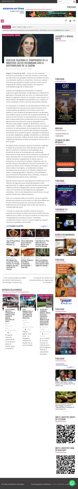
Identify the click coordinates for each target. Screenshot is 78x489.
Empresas (5, 295)
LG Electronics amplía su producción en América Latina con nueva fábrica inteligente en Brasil (10, 315)
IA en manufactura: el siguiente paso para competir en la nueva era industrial (28, 313)
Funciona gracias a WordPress (41, 484)
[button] (72, 483)
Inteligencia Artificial (29, 296)
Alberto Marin (27, 69)
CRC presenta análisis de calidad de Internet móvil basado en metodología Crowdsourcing (14, 280)
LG (10, 333)
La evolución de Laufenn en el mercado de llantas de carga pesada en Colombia (41, 280)
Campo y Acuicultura (8, 35)
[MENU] (2, 21)
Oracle (29, 329)
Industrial (17, 35)
